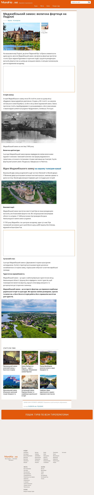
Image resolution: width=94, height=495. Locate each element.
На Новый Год (44, 477)
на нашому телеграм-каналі (48, 168)
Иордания (37, 459)
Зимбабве (37, 455)
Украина (10, 20)
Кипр (45, 452)
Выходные (43, 470)
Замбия (37, 454)
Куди (35, 6)
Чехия (54, 462)
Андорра (26, 452)
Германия (26, 460)
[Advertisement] (39, 79)
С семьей (26, 482)
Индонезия (38, 457)
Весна (42, 468)
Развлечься (27, 480)
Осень (42, 478)
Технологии (27, 487)
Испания (37, 460)
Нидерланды (47, 460)
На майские (44, 475)
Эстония (64, 452)
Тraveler (43, 31)
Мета (42, 6)
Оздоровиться (27, 475)
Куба (45, 454)
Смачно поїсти (27, 485)
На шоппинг (27, 472)
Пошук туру (56, 6)
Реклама (15, 458)
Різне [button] (26, 489)
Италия (37, 462)
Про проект (8, 458)
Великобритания (28, 455)
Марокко (46, 459)
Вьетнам (26, 459)
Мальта (45, 457)
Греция (25, 462)
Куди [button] (25, 451)
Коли (48, 6)
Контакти (11, 460)
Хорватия (55, 459)
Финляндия (56, 455)
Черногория (56, 460)
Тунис (54, 454)
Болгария (26, 454)
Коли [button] (43, 467)
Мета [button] (25, 467)
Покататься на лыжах (29, 477)
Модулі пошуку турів (29, 491)
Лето (42, 473)
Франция (55, 457)
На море (26, 470)
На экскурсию (16, 20)
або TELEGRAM (39, 406)
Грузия (36, 452)
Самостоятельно (28, 483)
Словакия (46, 462)
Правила (26, 478)
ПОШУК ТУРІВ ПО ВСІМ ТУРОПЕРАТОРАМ (47, 414)
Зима (42, 472)
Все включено (27, 468)
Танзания (55, 452)
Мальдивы (46, 455)
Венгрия (26, 457)
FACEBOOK (31, 406)
